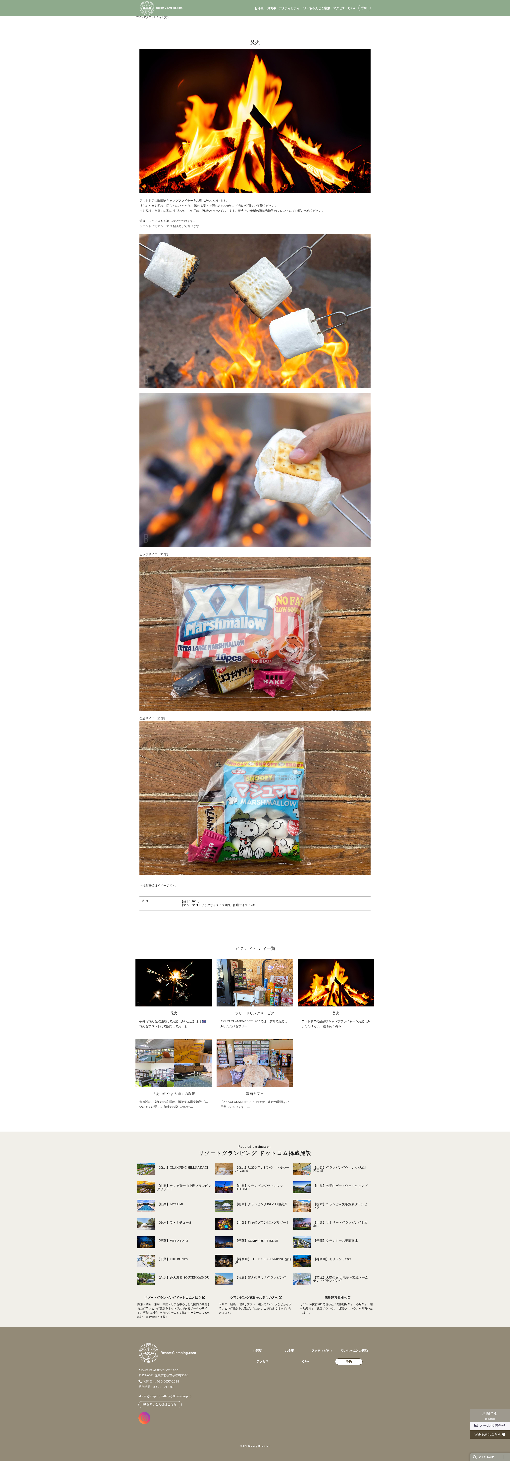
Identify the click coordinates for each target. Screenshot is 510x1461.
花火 (173, 1013)
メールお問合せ (492, 1426)
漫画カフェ (255, 1094)
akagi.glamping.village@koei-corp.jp (164, 1396)
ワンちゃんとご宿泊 (316, 8)
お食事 (271, 8)
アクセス (339, 8)
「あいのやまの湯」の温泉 (173, 1094)
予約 (364, 8)
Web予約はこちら (488, 1434)
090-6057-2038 (168, 1381)
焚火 (335, 1013)
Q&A (351, 8)
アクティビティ (289, 8)
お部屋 (259, 8)
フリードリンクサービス (255, 1013)
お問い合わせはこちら (161, 1404)
